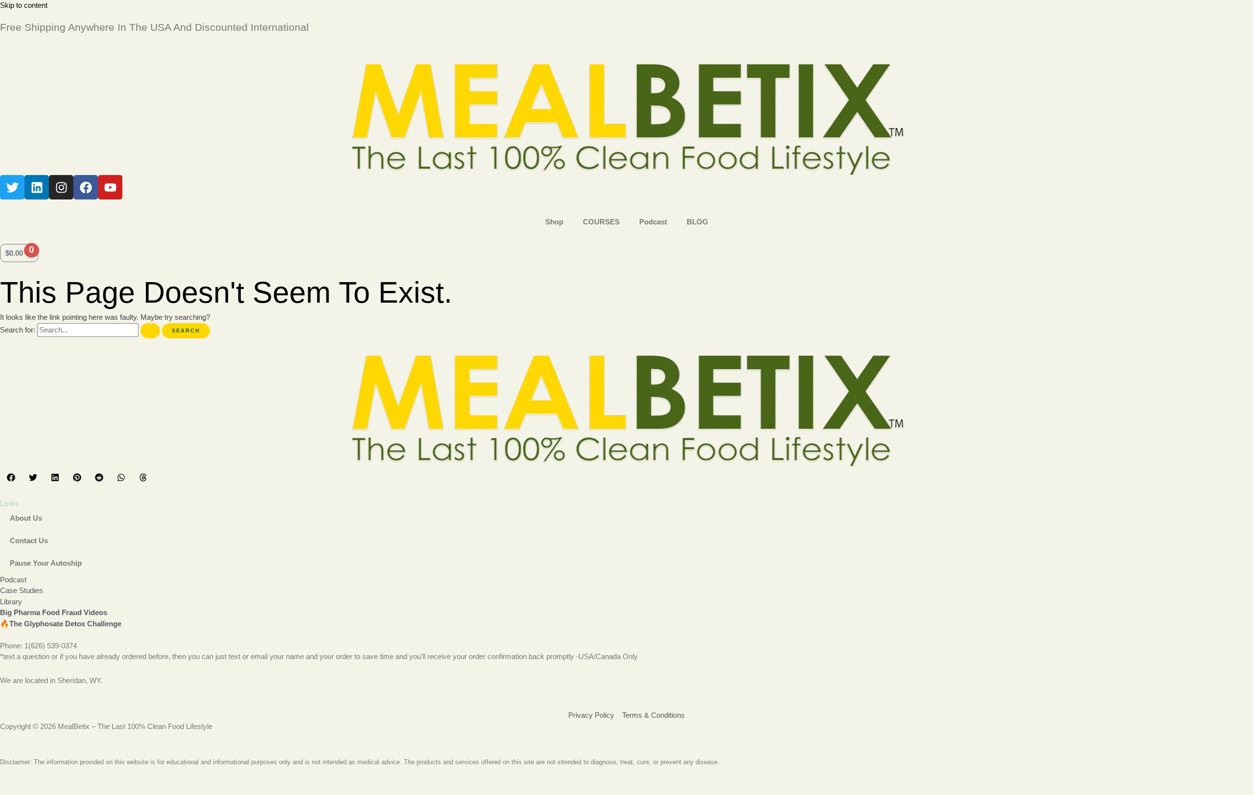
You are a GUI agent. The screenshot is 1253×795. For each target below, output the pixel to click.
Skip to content (23, 5)
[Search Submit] (150, 330)
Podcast (653, 222)
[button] (11, 477)
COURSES (601, 222)
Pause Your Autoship (46, 563)
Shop (554, 222)
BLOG (697, 222)
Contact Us (29, 540)
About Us (26, 518)
